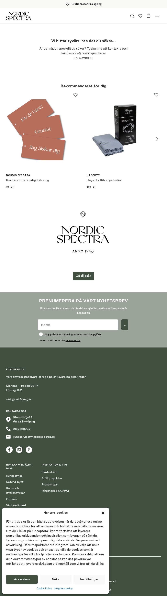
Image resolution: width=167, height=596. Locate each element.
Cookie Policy (44, 588)
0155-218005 (21, 428)
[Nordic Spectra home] (18, 15)
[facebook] (9, 449)
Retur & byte (14, 481)
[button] (103, 513)
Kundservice (14, 475)
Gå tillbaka (83, 275)
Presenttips (50, 484)
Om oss (11, 499)
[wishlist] (140, 16)
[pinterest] (29, 449)
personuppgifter (73, 340)
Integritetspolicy (63, 588)
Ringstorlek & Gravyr (55, 490)
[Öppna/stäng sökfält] (132, 16)
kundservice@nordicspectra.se (34, 436)
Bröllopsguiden (52, 478)
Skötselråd (49, 472)
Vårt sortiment (16, 505)
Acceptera (22, 579)
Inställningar (89, 579)
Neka (55, 579)
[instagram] (19, 449)
